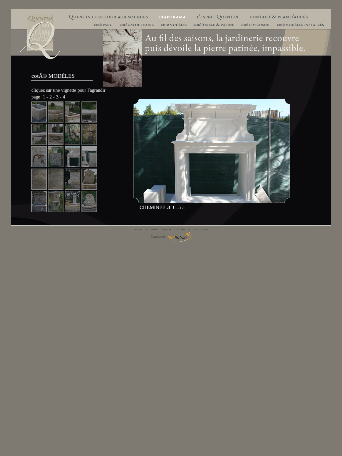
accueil (139, 229)
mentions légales (160, 229)
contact (182, 229)
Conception (159, 236)
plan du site (200, 229)
